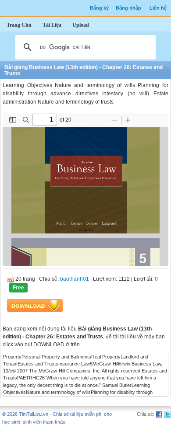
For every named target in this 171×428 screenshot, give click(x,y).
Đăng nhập (128, 7)
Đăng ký (99, 7)
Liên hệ (158, 7)
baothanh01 (74, 279)
